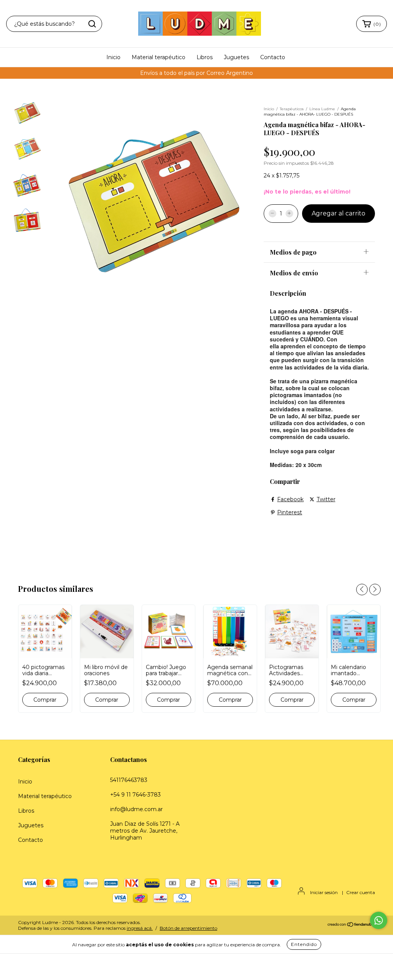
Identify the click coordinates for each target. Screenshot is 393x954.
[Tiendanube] (351, 925)
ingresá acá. (140, 928)
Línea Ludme (322, 108)
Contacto (272, 57)
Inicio (113, 57)
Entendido (304, 944)
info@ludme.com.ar (136, 809)
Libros (204, 57)
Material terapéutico (158, 57)
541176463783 (128, 780)
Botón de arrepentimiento (188, 928)
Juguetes (236, 57)
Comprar (44, 699)
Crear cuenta (360, 892)
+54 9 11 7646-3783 (135, 794)
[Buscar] (92, 24)
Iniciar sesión (324, 892)
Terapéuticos (292, 108)
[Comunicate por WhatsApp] (378, 920)
